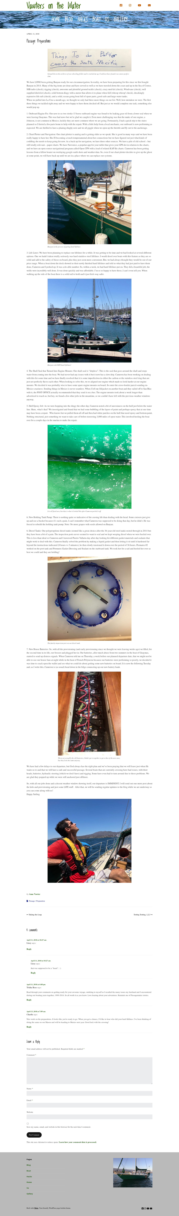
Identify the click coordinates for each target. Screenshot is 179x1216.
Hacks (83, 20)
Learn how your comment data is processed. (78, 1142)
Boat (97, 20)
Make (36, 1208)
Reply (29, 949)
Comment (31, 1055)
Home (56, 20)
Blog (69, 20)
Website (30, 1112)
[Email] (149, 5)
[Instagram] (130, 5)
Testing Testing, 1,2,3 (142, 914)
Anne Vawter (34, 894)
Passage (32, 901)
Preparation (40, 901)
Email (30, 1100)
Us (107, 20)
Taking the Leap (35, 914)
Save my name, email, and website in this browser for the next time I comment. (59, 1127)
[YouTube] (139, 5)
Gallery (121, 20)
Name (30, 1088)
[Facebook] (121, 5)
